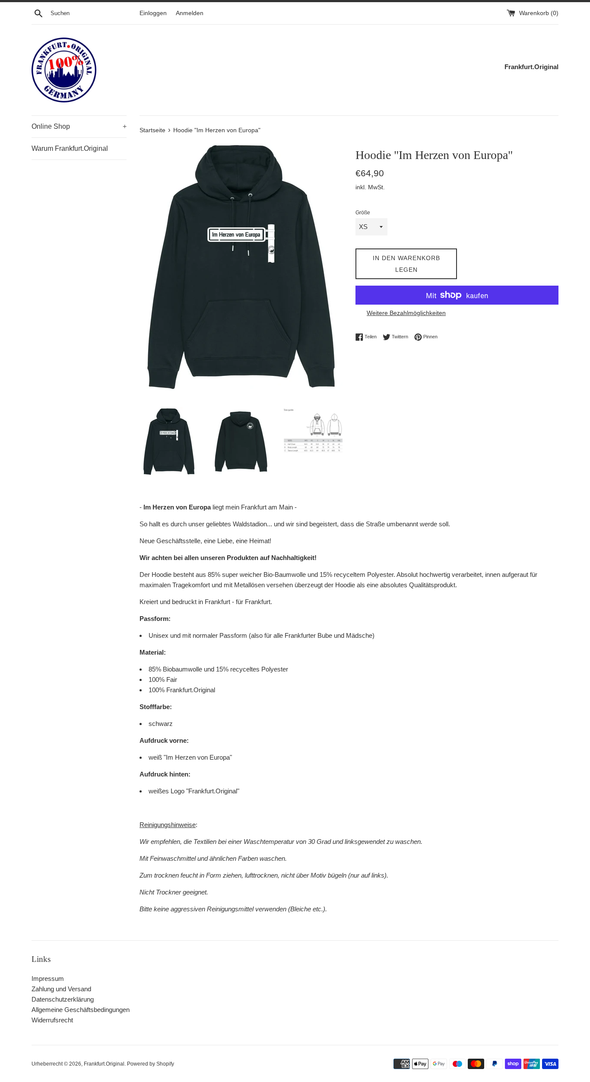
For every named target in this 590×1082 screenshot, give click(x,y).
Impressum (48, 978)
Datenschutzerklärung (63, 999)
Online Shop (79, 126)
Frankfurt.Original (104, 1064)
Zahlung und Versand (61, 989)
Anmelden (189, 13)
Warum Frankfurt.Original (70, 148)
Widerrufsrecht (52, 1020)
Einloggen (153, 13)
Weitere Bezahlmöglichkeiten (406, 312)
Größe (362, 213)
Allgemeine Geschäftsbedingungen (81, 1009)
